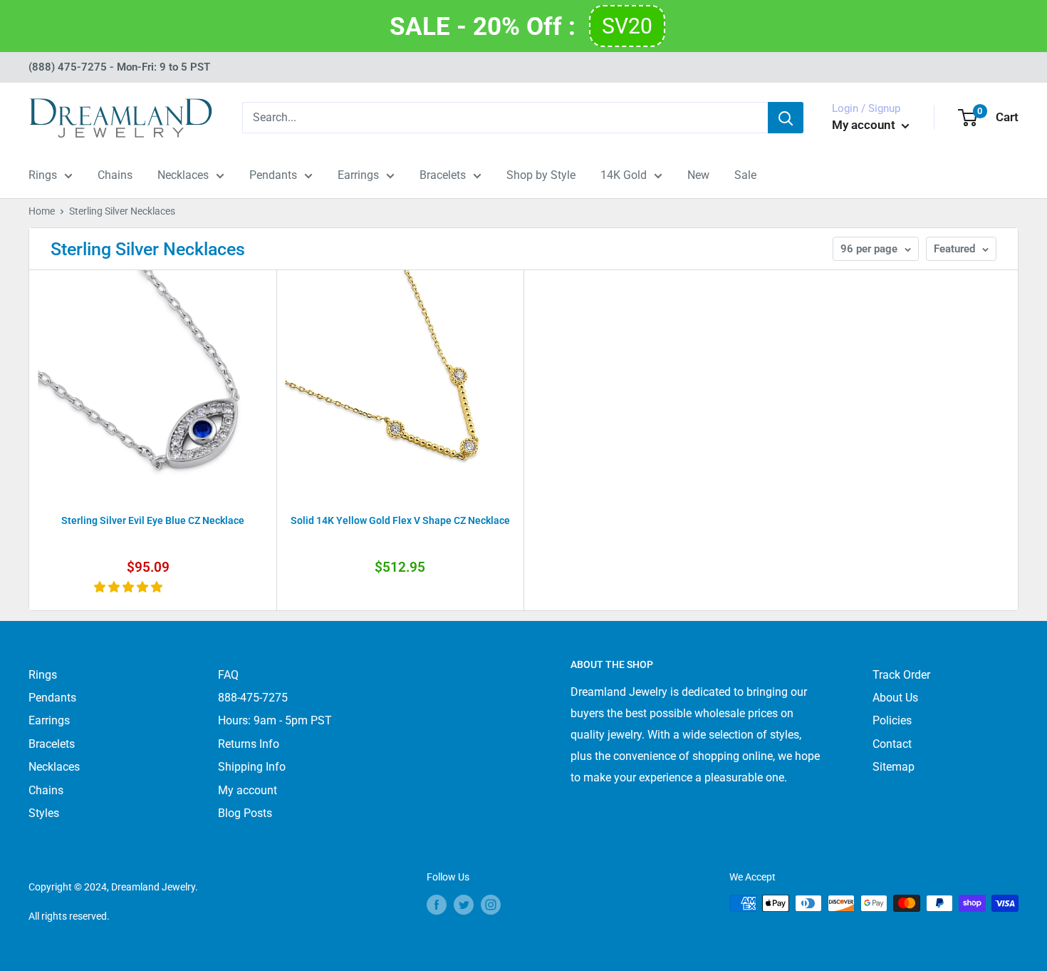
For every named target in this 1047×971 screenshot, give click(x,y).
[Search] (785, 117)
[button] (129, 587)
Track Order (901, 675)
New (698, 175)
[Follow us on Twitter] (464, 905)
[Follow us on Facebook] (437, 905)
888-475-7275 (253, 697)
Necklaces (183, 175)
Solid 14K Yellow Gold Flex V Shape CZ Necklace (400, 520)
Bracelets (443, 175)
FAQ (228, 675)
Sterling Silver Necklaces (122, 211)
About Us (895, 697)
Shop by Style (540, 175)
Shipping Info (252, 767)
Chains (115, 175)
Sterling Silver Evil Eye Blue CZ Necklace (152, 520)
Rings (42, 175)
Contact (892, 744)
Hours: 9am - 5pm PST (275, 720)
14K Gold (623, 175)
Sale (745, 175)
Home (41, 211)
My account (865, 125)
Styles (43, 813)
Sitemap (893, 767)
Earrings (358, 175)
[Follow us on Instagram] (491, 905)
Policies (892, 720)
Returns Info (248, 744)
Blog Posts (245, 813)
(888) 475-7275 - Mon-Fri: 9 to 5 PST (119, 67)
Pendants (273, 175)
